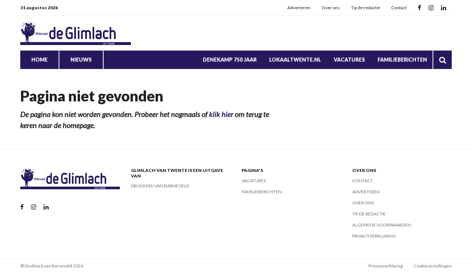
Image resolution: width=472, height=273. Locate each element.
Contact (399, 7)
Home (39, 59)
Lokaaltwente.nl (295, 59)
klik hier (221, 114)
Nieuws (81, 59)
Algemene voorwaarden (381, 225)
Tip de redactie (365, 7)
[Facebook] (419, 8)
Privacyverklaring (374, 236)
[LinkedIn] (443, 8)
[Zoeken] (442, 60)
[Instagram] (431, 8)
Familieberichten (402, 59)
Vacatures (349, 59)
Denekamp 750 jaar (230, 59)
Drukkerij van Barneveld (160, 186)
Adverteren (298, 7)
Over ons (331, 7)
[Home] (75, 33)
